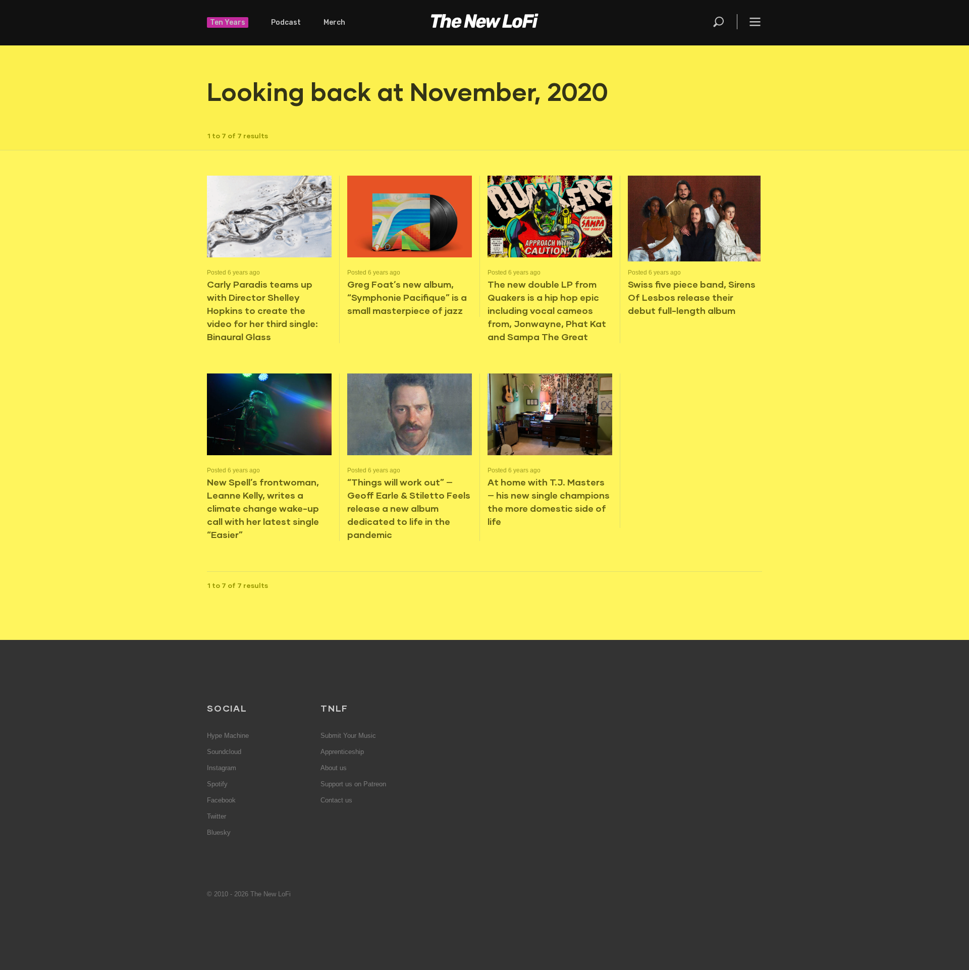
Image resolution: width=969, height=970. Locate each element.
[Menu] (749, 21)
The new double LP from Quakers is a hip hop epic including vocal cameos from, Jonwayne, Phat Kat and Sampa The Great (547, 310)
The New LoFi (484, 22)
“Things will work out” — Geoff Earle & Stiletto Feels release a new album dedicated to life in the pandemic (408, 508)
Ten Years (227, 22)
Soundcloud (224, 752)
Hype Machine (228, 735)
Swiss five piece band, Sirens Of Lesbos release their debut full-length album (692, 297)
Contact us (336, 800)
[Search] (724, 21)
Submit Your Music (348, 735)
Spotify (217, 784)
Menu (755, 21)
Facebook (221, 800)
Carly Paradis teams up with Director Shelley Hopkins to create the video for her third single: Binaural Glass (262, 310)
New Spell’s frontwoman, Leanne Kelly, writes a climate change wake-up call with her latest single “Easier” (263, 508)
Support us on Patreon (353, 784)
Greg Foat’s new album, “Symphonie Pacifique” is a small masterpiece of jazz (407, 297)
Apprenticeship (342, 752)
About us (333, 768)
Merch (334, 22)
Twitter (216, 816)
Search (719, 21)
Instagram (221, 768)
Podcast (286, 22)
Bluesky (219, 832)
